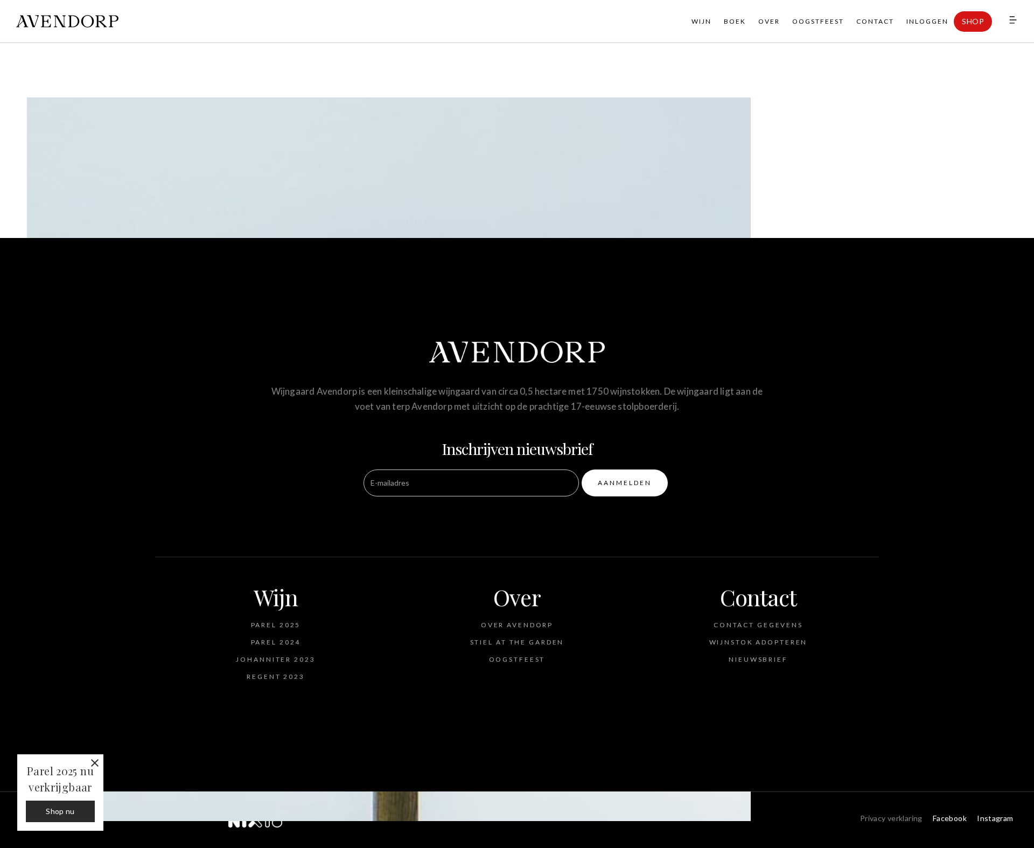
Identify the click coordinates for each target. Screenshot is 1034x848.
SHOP (973, 21)
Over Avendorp (517, 625)
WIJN (701, 21)
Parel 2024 (276, 642)
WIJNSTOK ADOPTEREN (758, 642)
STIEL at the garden (517, 642)
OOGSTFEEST (818, 21)
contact (875, 21)
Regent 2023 (276, 676)
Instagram (995, 818)
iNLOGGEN (927, 21)
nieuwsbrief (758, 659)
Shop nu (60, 811)
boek (735, 21)
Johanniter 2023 (275, 659)
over (769, 21)
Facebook (950, 818)
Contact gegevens (758, 625)
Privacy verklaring (891, 818)
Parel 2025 (276, 625)
